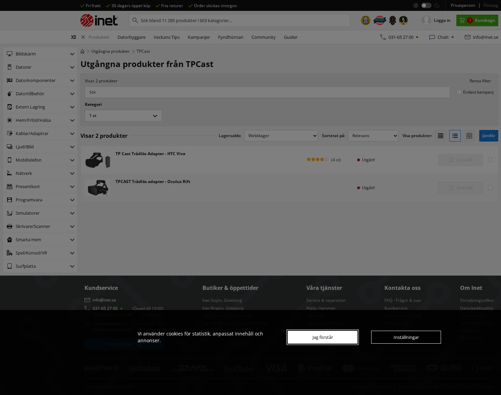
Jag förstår (323, 337)
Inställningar (406, 337)
